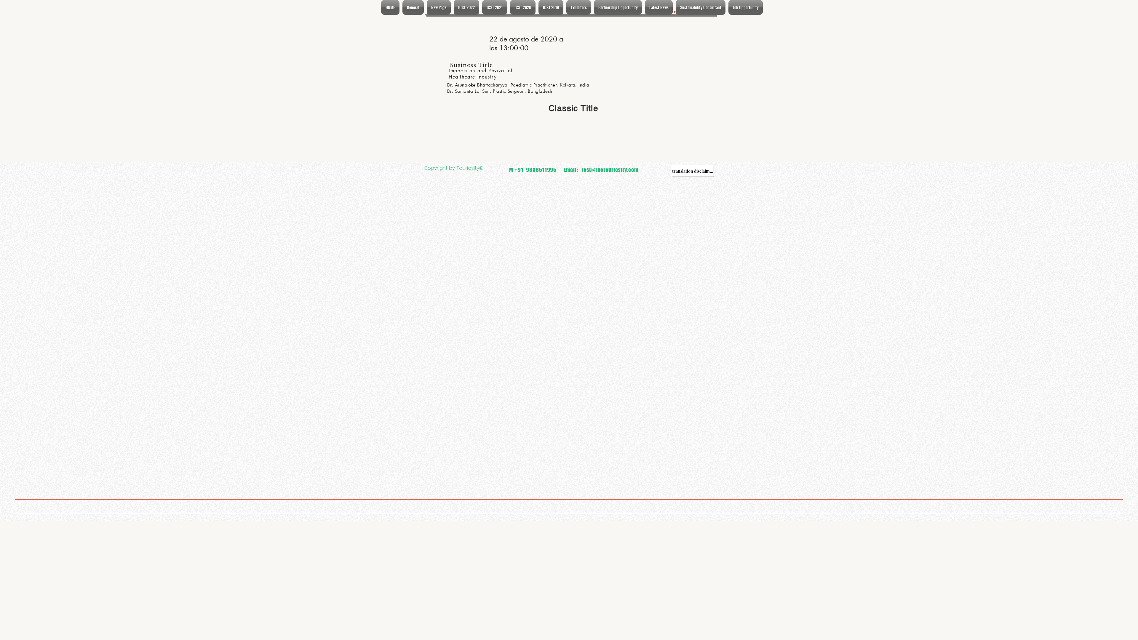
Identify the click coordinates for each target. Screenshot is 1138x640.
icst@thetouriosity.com (610, 170)
